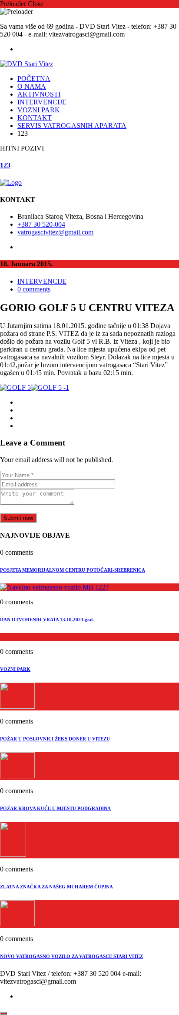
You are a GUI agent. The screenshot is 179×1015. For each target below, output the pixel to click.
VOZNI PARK (38, 110)
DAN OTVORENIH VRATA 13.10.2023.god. (47, 619)
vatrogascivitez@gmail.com (55, 232)
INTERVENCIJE (41, 102)
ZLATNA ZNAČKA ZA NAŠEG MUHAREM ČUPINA (56, 886)
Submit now (18, 518)
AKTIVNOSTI (38, 94)
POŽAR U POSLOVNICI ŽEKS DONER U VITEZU (55, 738)
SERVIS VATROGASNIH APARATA (71, 125)
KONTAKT (34, 117)
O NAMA (31, 86)
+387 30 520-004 (41, 224)
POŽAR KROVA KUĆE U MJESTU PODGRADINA (55, 808)
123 (5, 165)
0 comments (33, 289)
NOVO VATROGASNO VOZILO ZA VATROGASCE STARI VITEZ (71, 956)
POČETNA (33, 78)
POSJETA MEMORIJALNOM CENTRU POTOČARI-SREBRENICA (72, 570)
